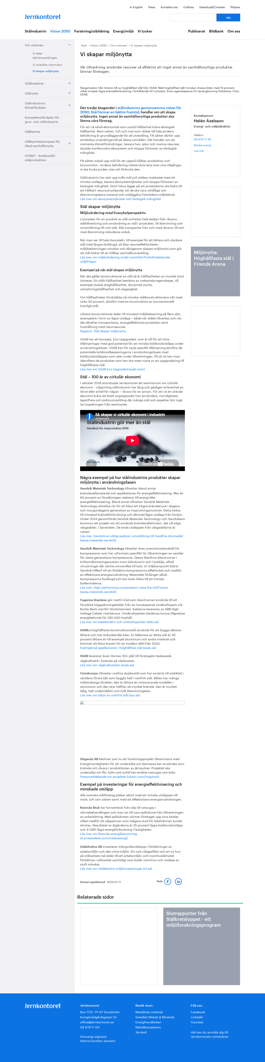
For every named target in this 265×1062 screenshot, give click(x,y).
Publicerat (196, 31)
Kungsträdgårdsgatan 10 (98, 1016)
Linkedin (197, 1016)
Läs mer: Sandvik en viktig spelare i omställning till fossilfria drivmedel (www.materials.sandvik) (131, 537)
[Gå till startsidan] (43, 15)
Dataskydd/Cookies (212, 7)
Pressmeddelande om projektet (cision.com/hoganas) (119, 776)
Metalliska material (149, 1011)
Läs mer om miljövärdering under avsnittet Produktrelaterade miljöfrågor (125, 258)
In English (136, 7)
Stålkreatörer (34, 82)
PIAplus (235, 7)
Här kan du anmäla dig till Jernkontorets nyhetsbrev (210, 1033)
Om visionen (34, 44)
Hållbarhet (32, 131)
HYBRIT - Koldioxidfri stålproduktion (40, 157)
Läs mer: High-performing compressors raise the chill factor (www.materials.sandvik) (124, 589)
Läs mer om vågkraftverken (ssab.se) (107, 664)
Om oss (234, 31)
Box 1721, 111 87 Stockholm (100, 1011)
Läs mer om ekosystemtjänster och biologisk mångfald (120, 198)
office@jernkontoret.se (97, 1021)
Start (84, 45)
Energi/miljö (123, 31)
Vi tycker (145, 31)
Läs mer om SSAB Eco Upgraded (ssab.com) (112, 368)
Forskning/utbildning (91, 31)
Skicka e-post (202, 145)
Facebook (198, 1011)
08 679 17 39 (202, 139)
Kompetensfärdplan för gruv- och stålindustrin (42, 119)
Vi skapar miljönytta (46, 71)
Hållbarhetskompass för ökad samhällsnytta (42, 143)
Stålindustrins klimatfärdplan (35, 104)
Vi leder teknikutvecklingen (45, 55)
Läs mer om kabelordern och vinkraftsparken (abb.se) (119, 621)
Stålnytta (31, 92)
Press (151, 7)
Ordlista (188, 7)
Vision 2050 (60, 31)
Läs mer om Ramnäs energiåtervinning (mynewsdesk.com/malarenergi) (108, 835)
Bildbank (216, 31)
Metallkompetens (148, 1026)
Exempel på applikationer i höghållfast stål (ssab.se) (118, 647)
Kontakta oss (169, 7)
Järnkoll (141, 1031)
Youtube (197, 1021)
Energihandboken (148, 1021)
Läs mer (205, 151)
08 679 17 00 (90, 1026)
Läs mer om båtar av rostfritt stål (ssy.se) (110, 694)
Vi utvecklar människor (47, 64)
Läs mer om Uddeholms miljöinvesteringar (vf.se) (116, 868)
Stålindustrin (35, 31)
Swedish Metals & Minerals (154, 1016)
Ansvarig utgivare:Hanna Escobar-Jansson (97, 1038)
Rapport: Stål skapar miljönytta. (103, 330)
